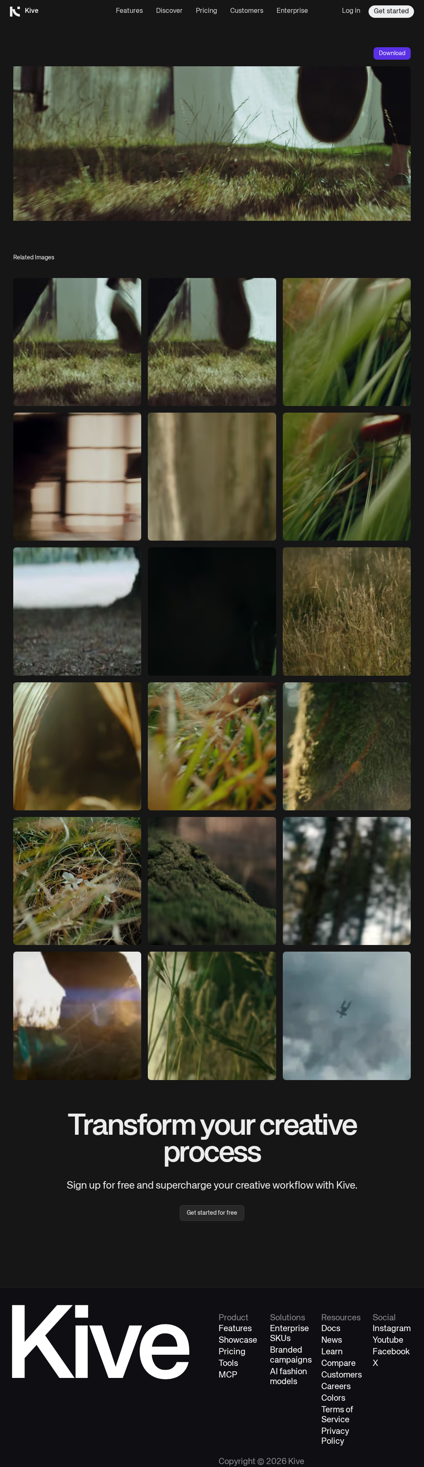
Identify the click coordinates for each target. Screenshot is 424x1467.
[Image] (77, 342)
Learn (332, 1352)
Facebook (391, 1352)
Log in (351, 11)
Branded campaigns (291, 1355)
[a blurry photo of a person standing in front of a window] (77, 477)
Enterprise (292, 11)
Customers (246, 11)
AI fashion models (288, 1377)
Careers (336, 1386)
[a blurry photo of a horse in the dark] (212, 611)
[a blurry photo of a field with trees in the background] (77, 611)
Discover (169, 11)
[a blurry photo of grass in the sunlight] (347, 342)
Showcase (238, 1340)
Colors (333, 1398)
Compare (338, 1363)
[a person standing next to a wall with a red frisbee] (212, 477)
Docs (330, 1328)
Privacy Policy (335, 1436)
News (331, 1340)
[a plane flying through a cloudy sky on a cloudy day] (347, 1016)
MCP (228, 1375)
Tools (228, 1363)
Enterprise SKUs (289, 1333)
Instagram (392, 1328)
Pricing (206, 11)
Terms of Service (337, 1415)
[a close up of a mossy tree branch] (212, 881)
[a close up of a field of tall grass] (347, 611)
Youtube (388, 1340)
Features (129, 11)
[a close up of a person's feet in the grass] (77, 1016)
